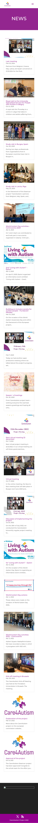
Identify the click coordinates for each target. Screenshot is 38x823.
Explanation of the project (16, 719)
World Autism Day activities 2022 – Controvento (17, 635)
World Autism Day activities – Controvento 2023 (18, 227)
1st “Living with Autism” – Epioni (19, 563)
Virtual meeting (12, 479)
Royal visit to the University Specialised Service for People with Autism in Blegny (18, 102)
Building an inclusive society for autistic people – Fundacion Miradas (19, 310)
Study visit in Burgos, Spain (17, 144)
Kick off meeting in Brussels (17, 676)
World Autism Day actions (16, 595)
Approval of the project (15, 758)
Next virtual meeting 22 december (15, 438)
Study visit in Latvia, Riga (16, 186)
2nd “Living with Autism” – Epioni (16, 268)
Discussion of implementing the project (19, 519)
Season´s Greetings (14, 395)
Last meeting (11, 61)
